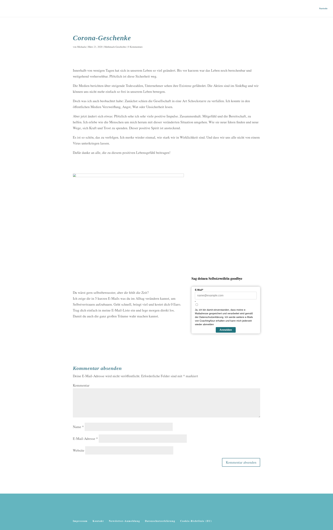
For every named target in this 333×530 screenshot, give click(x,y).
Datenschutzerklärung (160, 521)
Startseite (323, 8)
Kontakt (98, 521)
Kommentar (81, 385)
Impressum (80, 521)
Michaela (81, 46)
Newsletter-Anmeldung (124, 521)
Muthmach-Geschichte (115, 46)
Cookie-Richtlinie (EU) (196, 521)
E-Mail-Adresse (85, 438)
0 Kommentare (135, 46)
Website (78, 450)
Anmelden (226, 329)
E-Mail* (199, 289)
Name (78, 426)
